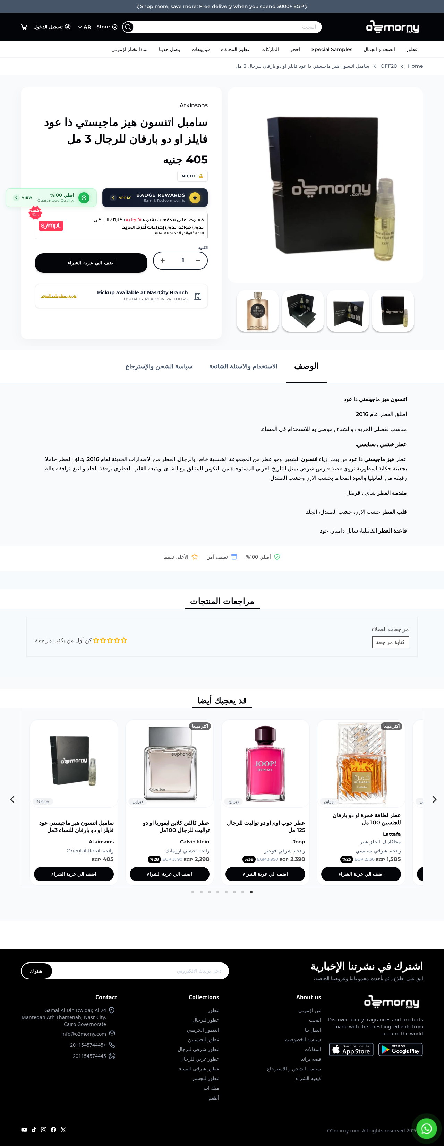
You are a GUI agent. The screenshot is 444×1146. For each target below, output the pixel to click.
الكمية (203, 247)
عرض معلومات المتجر (58, 295)
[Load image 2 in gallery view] (348, 311)
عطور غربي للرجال (199, 1058)
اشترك (37, 971)
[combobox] (236, 27)
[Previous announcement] (138, 6)
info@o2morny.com (83, 1033)
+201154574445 (88, 1045)
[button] (24, 27)
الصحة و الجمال (379, 49)
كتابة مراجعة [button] (390, 642)
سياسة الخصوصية (303, 1039)
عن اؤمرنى (309, 1010)
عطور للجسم (206, 1078)
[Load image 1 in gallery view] (393, 311)
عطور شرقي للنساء (199, 1068)
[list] (222, 797)
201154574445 (89, 1056)
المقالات (313, 1049)
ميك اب (211, 1088)
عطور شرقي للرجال (198, 1049)
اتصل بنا (313, 1029)
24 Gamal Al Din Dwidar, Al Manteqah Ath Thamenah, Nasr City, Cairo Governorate (64, 1017)
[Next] (11, 797)
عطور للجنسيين (203, 1039)
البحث (315, 1020)
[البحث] (128, 27)
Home (415, 66)
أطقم (213, 1097)
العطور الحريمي (203, 1029)
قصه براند (311, 1058)
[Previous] (432, 797)
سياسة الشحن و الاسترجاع (294, 1068)
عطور (412, 49)
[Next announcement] (306, 6)
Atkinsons (194, 105)
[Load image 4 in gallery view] (258, 311)
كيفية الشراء (308, 1078)
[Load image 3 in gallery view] (303, 311)
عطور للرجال (206, 1020)
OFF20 (389, 66)
